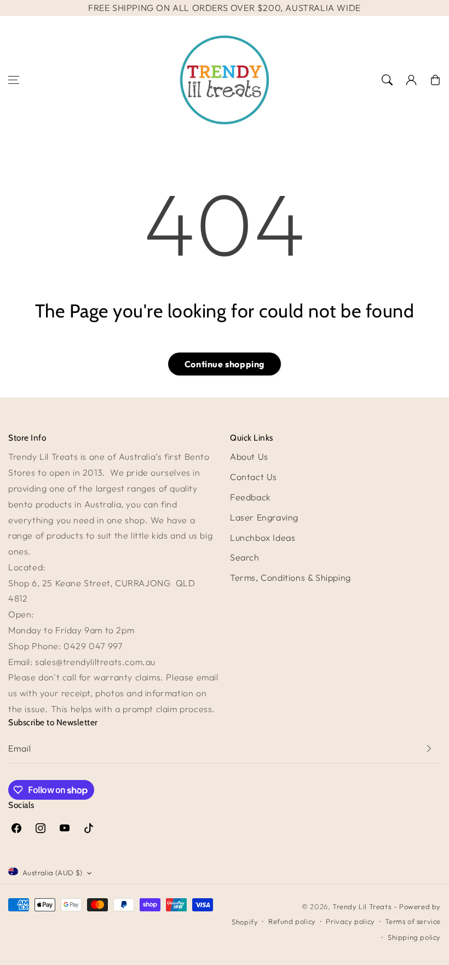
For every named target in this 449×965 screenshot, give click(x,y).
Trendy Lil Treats (361, 906)
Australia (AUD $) (52, 872)
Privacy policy (350, 921)
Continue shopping (224, 364)
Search (245, 557)
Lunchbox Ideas (262, 537)
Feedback (250, 497)
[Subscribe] (429, 748)
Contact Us (253, 476)
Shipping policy (414, 937)
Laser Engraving (264, 517)
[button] (14, 80)
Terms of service (413, 921)
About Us (249, 456)
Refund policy (292, 921)
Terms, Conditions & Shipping (290, 577)
